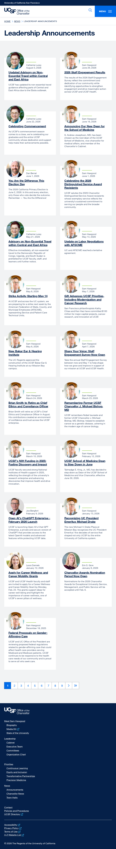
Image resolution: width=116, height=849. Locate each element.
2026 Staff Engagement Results (84, 72)
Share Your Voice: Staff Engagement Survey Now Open (84, 352)
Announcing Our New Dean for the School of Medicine (84, 127)
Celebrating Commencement (27, 126)
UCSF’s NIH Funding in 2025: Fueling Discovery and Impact (27, 462)
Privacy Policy (13, 828)
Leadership (10, 738)
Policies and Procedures (16, 810)
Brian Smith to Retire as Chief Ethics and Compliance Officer (28, 404)
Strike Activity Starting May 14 (27, 296)
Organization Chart (16, 754)
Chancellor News (15, 793)
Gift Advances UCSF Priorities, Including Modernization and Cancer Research (84, 299)
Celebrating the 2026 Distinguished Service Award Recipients (83, 184)
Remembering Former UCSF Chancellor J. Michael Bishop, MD (83, 406)
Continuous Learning (17, 768)
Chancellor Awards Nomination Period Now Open (84, 574)
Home (7, 21)
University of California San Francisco (22, 4)
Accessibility (12, 824)
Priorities (8, 764)
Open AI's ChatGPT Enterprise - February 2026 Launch (29, 519)
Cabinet (11, 742)
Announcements (15, 789)
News (17, 21)
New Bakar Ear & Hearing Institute (25, 352)
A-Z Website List (14, 834)
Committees (13, 750)
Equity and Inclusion (17, 772)
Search (90, 10)
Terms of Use (12, 831)
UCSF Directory (14, 814)
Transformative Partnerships (21, 776)
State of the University (18, 733)
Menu (102, 11)
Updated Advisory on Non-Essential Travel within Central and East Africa (28, 76)
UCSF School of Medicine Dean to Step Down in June (84, 462)
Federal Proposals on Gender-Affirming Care (27, 634)
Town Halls (12, 797)
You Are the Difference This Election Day (26, 182)
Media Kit (13, 729)
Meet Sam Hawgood (14, 721)
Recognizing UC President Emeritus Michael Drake (81, 519)
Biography (12, 725)
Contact (8, 807)
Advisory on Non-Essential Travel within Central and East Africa (29, 243)
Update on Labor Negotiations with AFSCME (84, 243)
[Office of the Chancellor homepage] (15, 11)
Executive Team (15, 746)
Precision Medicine (16, 780)
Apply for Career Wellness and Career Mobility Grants (28, 574)
